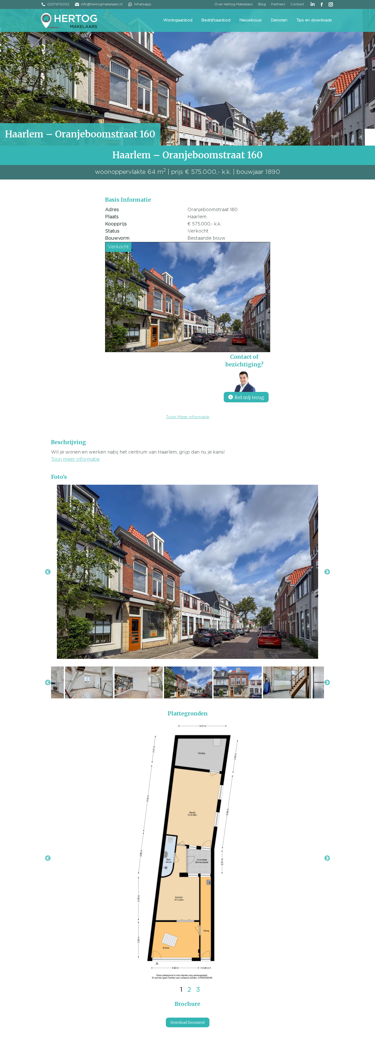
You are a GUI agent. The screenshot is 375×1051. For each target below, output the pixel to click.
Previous (48, 858)
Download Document (187, 1022)
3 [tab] (198, 990)
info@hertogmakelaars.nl (101, 4)
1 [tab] (181, 990)
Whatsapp (142, 4)
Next (327, 858)
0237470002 (58, 4)
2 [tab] (189, 990)
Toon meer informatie (75, 459)
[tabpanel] (187, 852)
